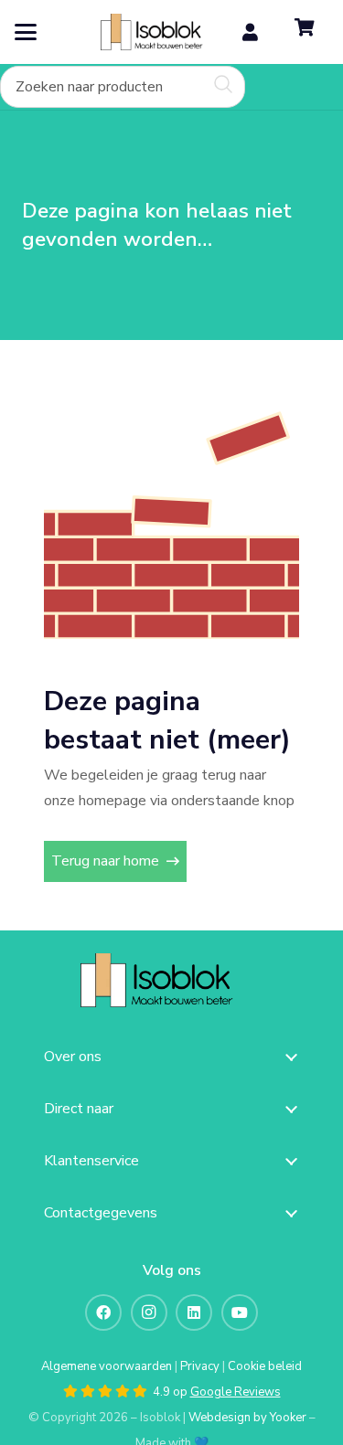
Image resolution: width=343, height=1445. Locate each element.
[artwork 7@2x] (162, 32)
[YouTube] (239, 1312)
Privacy (200, 1366)
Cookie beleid (265, 1366)
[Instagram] (149, 1312)
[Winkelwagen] (304, 32)
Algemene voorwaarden (106, 1366)
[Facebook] (103, 1312)
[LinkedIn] (194, 1312)
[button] (25, 32)
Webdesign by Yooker (247, 1417)
